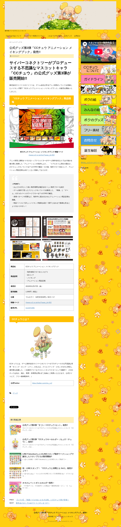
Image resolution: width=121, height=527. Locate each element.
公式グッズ (68, 36)
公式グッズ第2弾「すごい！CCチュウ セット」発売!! (45, 425)
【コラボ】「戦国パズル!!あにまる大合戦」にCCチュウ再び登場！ (42, 500)
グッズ (15, 393)
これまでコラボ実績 (55, 36)
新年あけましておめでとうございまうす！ (33, 503)
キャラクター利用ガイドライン (34, 36)
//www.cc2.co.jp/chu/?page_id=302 (42, 155)
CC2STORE (30, 308)
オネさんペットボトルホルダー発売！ (38, 483)
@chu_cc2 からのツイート (92, 163)
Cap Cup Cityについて (13, 36)
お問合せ (77, 36)
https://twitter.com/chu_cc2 (42, 383)
